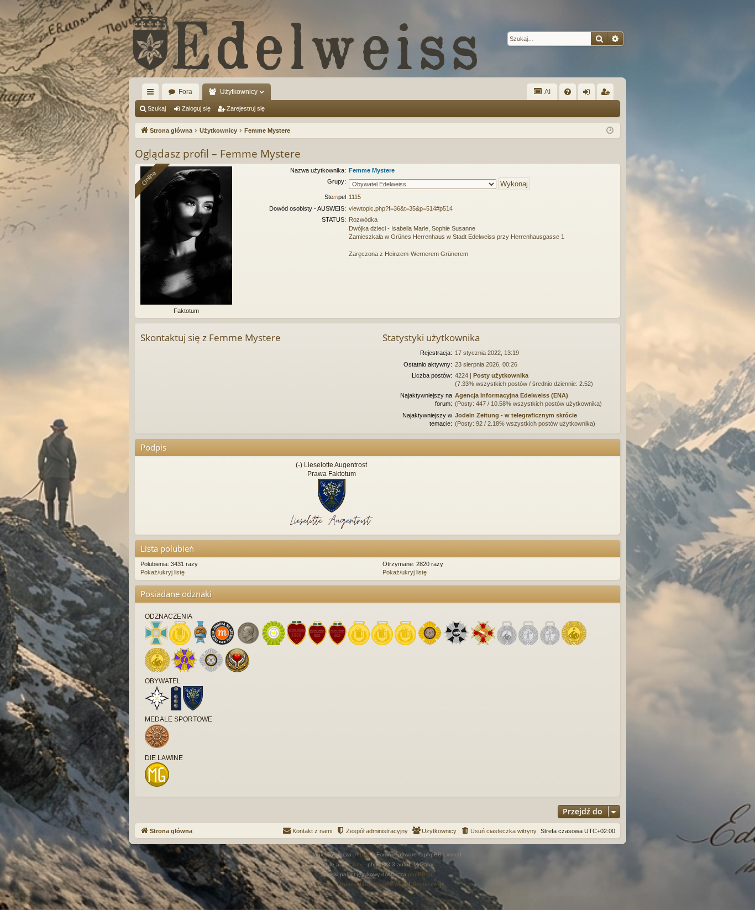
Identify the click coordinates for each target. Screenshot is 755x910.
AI (546, 92)
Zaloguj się (196, 108)
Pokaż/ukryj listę (162, 572)
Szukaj (157, 108)
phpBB (362, 854)
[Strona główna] (306, 38)
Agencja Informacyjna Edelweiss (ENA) (511, 395)
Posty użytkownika (500, 375)
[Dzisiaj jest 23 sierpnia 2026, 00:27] (610, 130)
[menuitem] (567, 91)
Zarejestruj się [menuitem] (607, 94)
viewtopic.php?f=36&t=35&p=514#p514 (401, 208)
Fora (185, 92)
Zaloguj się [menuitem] (589, 94)
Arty (358, 864)
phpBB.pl (420, 874)
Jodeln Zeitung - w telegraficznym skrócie (516, 415)
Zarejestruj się (246, 108)
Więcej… (152, 94)
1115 (355, 196)
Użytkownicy (239, 92)
